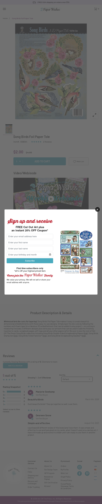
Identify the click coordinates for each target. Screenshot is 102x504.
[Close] (97, 209)
